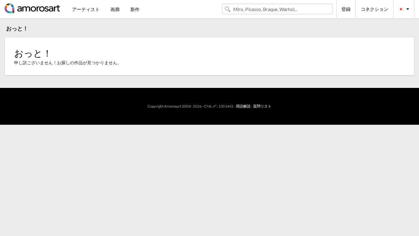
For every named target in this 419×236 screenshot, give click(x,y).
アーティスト (86, 9)
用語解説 (243, 106)
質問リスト (262, 106)
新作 (135, 9)
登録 (346, 9)
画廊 (115, 9)
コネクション (374, 9)
